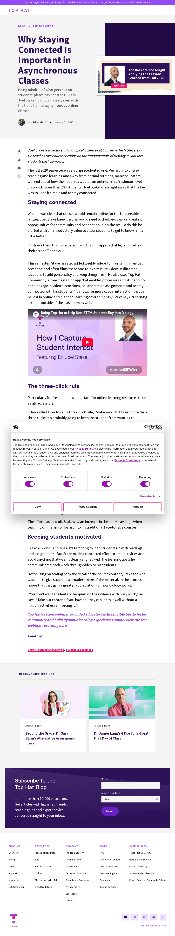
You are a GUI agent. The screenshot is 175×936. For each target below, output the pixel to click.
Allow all (137, 506)
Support (13, 873)
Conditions (77, 873)
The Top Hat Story (75, 852)
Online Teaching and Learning (46, 649)
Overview (13, 852)
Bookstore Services (110, 859)
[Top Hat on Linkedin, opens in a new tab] (134, 917)
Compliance (78, 880)
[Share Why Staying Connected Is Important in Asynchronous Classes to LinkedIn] (19, 176)
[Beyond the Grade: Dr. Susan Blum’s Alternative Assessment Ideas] (53, 719)
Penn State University (140, 859)
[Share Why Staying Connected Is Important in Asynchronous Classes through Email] (19, 168)
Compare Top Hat (109, 873)
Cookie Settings (108, 886)
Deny (38, 506)
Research (105, 880)
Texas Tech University (140, 852)
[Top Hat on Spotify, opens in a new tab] (144, 917)
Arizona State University (141, 873)
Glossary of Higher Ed (46, 880)
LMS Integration (16, 886)
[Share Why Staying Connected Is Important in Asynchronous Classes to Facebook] (19, 151)
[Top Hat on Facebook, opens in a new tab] (163, 917)
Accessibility (15, 880)
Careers (70, 900)
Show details (147, 496)
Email (104, 779)
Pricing (12, 859)
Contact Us (71, 893)
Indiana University (138, 866)
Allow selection (87, 506)
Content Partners (108, 866)
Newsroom (71, 866)
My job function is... (112, 793)
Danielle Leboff (37, 122)
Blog (37, 859)
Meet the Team (73, 859)
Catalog (12, 866)
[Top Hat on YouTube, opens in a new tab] (125, 917)
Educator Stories (43, 866)
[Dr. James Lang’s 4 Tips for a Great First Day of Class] (122, 719)
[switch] (68, 484)
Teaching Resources (45, 852)
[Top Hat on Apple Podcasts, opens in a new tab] (153, 917)
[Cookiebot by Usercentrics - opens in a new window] (147, 427)
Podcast (39, 873)
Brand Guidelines (43, 886)
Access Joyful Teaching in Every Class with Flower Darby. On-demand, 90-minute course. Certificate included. (87, 2)
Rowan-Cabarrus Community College (147, 880)
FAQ (102, 852)
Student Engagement (79, 649)
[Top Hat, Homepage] (19, 10)
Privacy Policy (73, 886)
